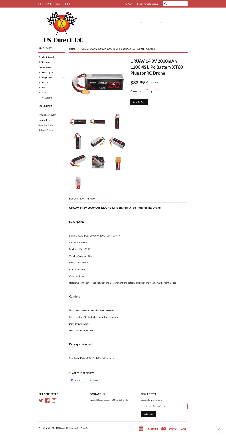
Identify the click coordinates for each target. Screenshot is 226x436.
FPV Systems (181, 31)
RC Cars (164, 31)
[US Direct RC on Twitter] (40, 400)
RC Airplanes (117, 31)
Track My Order (47, 114)
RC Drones (134, 22)
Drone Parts (153, 22)
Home (72, 48)
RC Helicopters (175, 22)
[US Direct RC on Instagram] (54, 400)
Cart (130, 3)
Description (76, 198)
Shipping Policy (46, 124)
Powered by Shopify (78, 428)
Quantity (135, 91)
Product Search (113, 22)
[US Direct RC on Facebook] (47, 400)
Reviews (92, 198)
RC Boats (136, 31)
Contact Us (44, 119)
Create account (151, 3)
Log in (140, 3)
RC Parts (150, 31)
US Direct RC (62, 428)
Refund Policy (45, 129)
